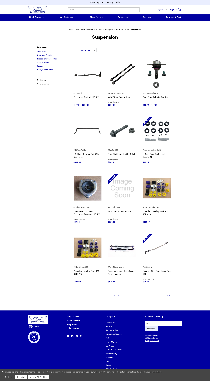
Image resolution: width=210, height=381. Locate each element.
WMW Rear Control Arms (119, 97)
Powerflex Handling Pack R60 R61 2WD (86, 272)
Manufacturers (66, 17)
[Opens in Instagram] (72, 336)
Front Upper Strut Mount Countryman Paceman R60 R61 (87, 213)
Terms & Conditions (114, 349)
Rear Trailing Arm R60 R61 (119, 211)
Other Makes (73, 328)
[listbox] (88, 50)
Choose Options (87, 78)
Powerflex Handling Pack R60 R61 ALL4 (155, 213)
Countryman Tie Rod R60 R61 (86, 97)
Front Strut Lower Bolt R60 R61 (121, 154)
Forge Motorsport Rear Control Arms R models (121, 272)
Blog (107, 361)
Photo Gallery (111, 342)
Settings (8, 377)
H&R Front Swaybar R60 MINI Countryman (87, 155)
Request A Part (173, 17)
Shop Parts (95, 17)
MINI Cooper (35, 17)
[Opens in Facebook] (76, 336)
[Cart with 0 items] (179, 10)
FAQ (107, 338)
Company (110, 316)
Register (173, 10)
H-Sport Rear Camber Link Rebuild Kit (154, 155)
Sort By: (76, 50)
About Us (109, 357)
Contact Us (123, 17)
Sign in (160, 10)
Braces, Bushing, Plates (47, 58)
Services (147, 17)
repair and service (104, 2)
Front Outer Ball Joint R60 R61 (156, 97)
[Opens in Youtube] (68, 336)
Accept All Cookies (38, 377)
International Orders (114, 334)
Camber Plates (43, 62)
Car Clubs (110, 345)
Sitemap (109, 365)
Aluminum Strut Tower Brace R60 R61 (157, 272)
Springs (40, 66)
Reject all (21, 377)
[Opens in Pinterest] (81, 336)
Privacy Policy (111, 353)
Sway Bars (41, 51)
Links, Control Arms (45, 69)
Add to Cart (122, 78)
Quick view (87, 70)
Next (169, 295)
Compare (87, 74)
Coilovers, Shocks (44, 55)
